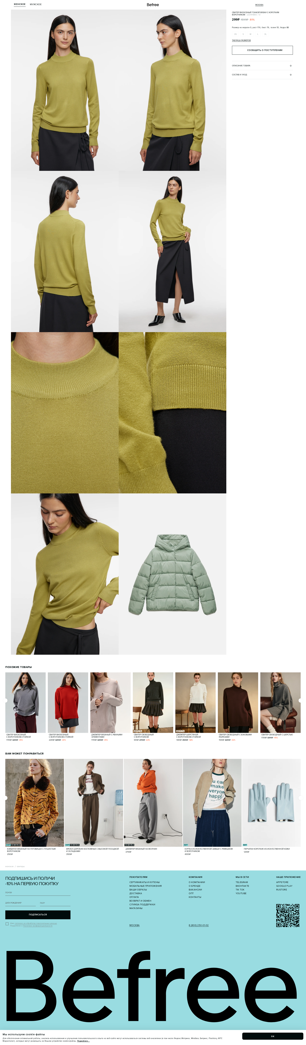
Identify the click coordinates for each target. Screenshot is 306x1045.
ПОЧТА (8, 892)
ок (273, 1036)
